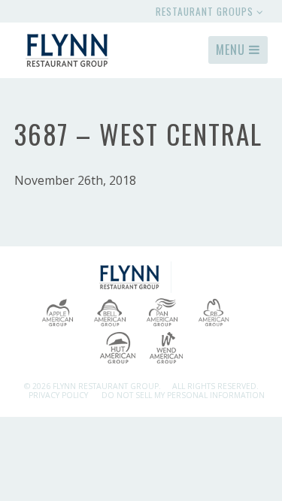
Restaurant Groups (206, 11)
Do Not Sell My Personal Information (183, 395)
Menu (232, 50)
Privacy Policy (58, 395)
